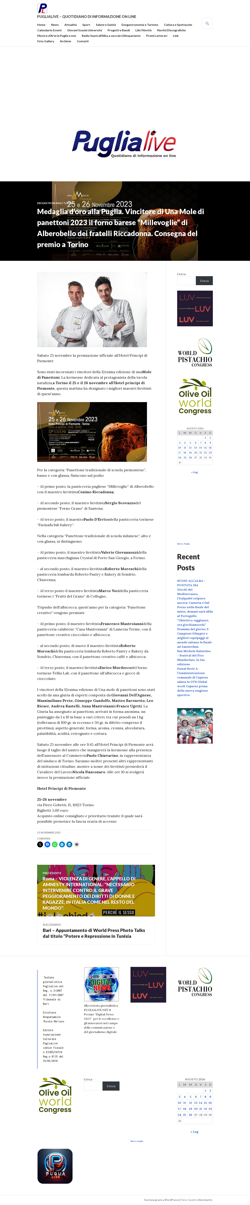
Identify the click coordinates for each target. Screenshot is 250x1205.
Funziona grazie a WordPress (161, 1199)
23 (210, 452)
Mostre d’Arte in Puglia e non (56, 35)
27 (195, 457)
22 (205, 452)
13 (195, 447)
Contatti (83, 41)
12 (190, 447)
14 (200, 447)
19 (190, 452)
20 (195, 452)
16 (210, 447)
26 (190, 457)
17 (179, 452)
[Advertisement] (125, 83)
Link (176, 35)
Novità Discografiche (171, 30)
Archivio (65, 41)
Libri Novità (143, 30)
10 (179, 447)
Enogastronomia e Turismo (140, 24)
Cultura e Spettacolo (178, 24)
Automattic (205, 1199)
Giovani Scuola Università (84, 30)
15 (205, 447)
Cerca (181, 274)
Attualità (70, 24)
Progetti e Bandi (119, 30)
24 (179, 457)
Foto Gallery (45, 41)
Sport (86, 24)
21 (200, 452)
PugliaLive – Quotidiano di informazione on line (86, 16)
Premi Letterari (156, 35)
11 (185, 447)
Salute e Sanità (106, 24)
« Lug (194, 472)
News (55, 24)
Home (41, 24)
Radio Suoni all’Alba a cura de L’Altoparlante (111, 35)
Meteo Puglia (183, 544)
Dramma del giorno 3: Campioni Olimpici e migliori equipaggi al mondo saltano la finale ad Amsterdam (194, 637)
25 (185, 457)
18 (185, 452)
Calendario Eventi (49, 30)
